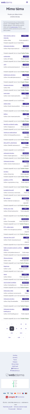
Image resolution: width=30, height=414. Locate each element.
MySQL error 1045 (8, 209)
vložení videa (7, 104)
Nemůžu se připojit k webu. (11, 124)
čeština (5, 114)
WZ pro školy (15, 364)
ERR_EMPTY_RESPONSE (10, 143)
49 (26, 328)
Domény (15, 358)
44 (25, 324)
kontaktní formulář (9, 190)
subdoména (7, 56)
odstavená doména (9, 153)
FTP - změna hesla (8, 227)
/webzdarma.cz (15, 371)
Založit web (15, 366)
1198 (19, 337)
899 (9, 337)
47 (16, 328)
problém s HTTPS (8, 180)
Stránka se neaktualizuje (10, 132)
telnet (5, 274)
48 (21, 328)
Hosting (15, 355)
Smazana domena (8, 85)
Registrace (6, 266)
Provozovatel (11, 409)
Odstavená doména (9, 46)
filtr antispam (7, 198)
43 (21, 324)
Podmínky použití (7, 407)
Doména (6, 172)
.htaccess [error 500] (9, 237)
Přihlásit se (15, 368)
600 (21, 333)
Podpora (15, 362)
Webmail (19, 409)
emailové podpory (14, 27)
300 (12, 333)
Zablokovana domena (9, 75)
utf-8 (5, 65)
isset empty (7, 93)
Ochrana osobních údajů (20, 407)
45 (7, 328)
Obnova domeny (8, 258)
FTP (5, 219)
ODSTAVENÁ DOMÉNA (10, 283)
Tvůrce (15, 360)
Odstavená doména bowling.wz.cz (9, 310)
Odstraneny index (8, 291)
